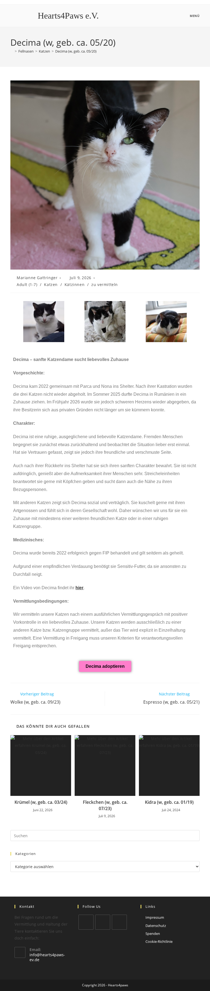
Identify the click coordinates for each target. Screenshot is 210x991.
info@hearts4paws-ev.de (47, 957)
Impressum (154, 917)
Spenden (152, 933)
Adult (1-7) (27, 284)
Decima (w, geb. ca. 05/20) (76, 51)
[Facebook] (86, 922)
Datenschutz (155, 925)
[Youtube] (119, 922)
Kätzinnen (74, 284)
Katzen (51, 284)
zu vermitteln (104, 284)
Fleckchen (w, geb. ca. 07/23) (105, 805)
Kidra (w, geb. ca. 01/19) (169, 802)
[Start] (11, 51)
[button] (18, 321)
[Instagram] (102, 922)
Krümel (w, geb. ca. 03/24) (40, 802)
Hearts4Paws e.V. (68, 16)
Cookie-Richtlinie (159, 941)
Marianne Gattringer (37, 277)
